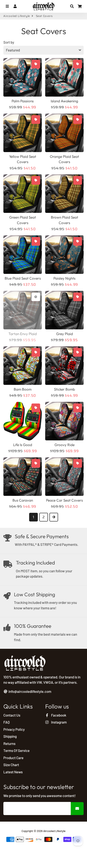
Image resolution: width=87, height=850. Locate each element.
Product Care (13, 758)
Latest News (13, 772)
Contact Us (11, 715)
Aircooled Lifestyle (16, 16)
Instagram (58, 722)
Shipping (10, 736)
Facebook (58, 715)
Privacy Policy (14, 729)
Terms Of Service (16, 750)
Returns (9, 743)
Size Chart (11, 765)
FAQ (6, 722)
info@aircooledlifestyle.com (29, 691)
